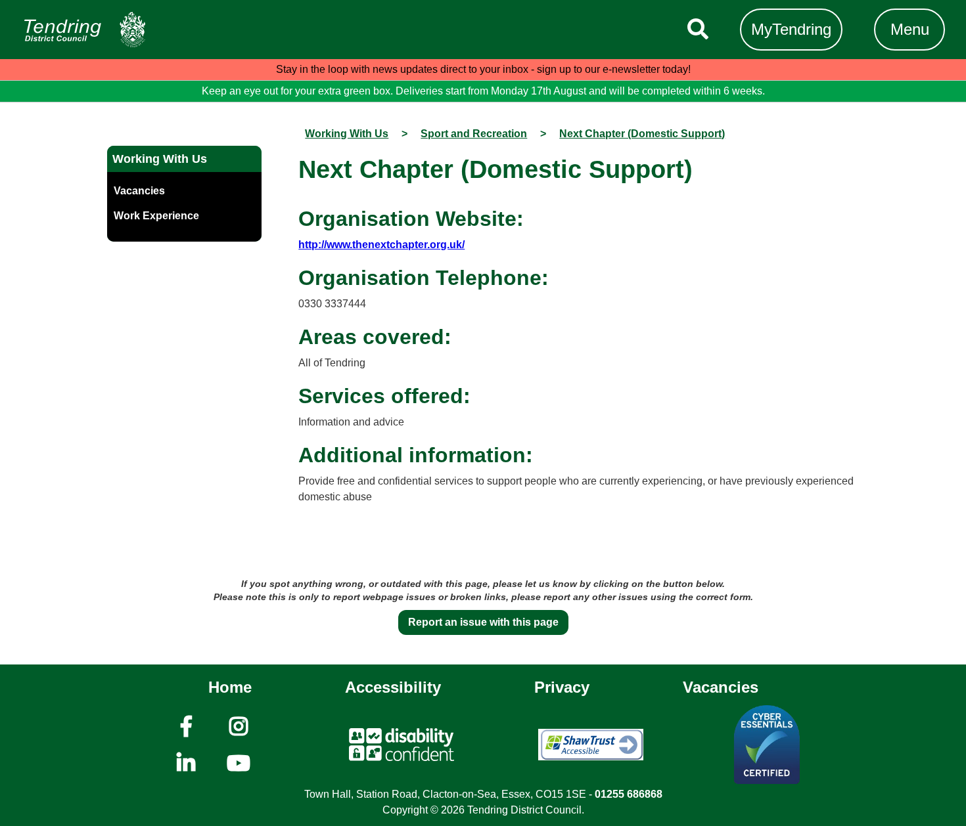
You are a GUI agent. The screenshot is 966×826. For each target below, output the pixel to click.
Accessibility (393, 687)
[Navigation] (85, 29)
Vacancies (720, 687)
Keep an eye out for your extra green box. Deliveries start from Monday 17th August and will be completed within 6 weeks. (483, 91)
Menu (909, 29)
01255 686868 (628, 794)
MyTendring (791, 29)
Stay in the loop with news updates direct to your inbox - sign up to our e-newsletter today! (483, 69)
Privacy (561, 687)
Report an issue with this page (483, 622)
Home (230, 687)
